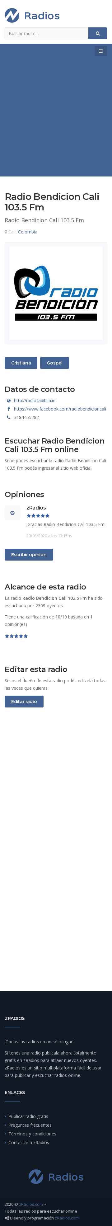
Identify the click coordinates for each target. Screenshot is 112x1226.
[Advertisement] (56, 117)
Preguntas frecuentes (30, 1125)
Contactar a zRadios (28, 1142)
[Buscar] (97, 33)
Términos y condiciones (32, 1134)
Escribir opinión (29, 554)
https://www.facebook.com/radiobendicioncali (60, 409)
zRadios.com (31, 1204)
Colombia (27, 232)
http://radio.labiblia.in (34, 400)
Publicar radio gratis (28, 1116)
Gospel (54, 363)
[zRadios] (32, 15)
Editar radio (24, 701)
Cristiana (21, 363)
